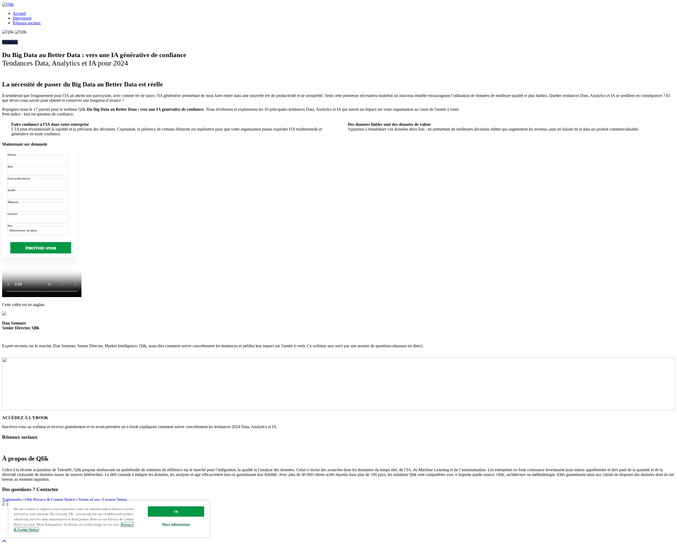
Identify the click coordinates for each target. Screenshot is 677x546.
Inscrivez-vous (40, 247)
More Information (176, 524)
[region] (108, 519)
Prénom (11, 154)
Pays (10, 225)
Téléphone (12, 202)
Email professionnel (18, 178)
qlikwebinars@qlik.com (85, 489)
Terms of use (89, 499)
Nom (10, 166)
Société (11, 190)
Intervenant (22, 18)
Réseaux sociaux (27, 23)
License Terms (115, 499)
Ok (176, 511)
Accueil (19, 13)
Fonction (12, 213)
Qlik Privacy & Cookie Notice (50, 499)
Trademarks (12, 499)
